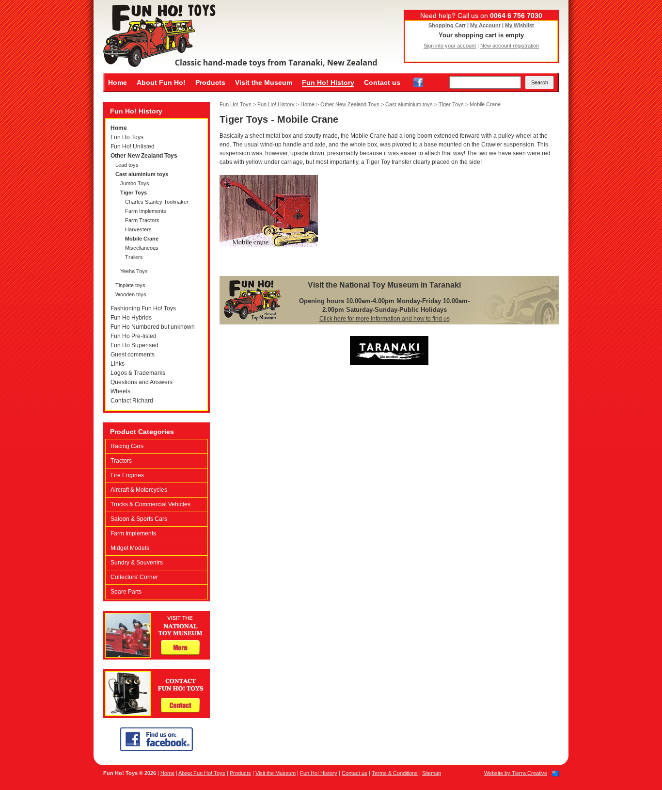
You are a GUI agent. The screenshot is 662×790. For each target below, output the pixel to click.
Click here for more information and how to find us (384, 318)
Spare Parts (126, 591)
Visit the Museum (263, 82)
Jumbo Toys (134, 183)
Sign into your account (450, 45)
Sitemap (431, 773)
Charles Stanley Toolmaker (157, 202)
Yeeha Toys (134, 271)
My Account (485, 25)
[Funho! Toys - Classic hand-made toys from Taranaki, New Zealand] (239, 36)
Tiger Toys (133, 192)
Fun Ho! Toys (236, 104)
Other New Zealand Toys (143, 155)
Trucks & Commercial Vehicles (150, 504)
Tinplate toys (130, 285)
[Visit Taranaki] (389, 363)
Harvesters (138, 229)
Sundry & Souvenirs (136, 562)
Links (117, 363)
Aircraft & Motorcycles (138, 489)
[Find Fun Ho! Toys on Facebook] (418, 82)
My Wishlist (519, 25)
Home (117, 82)
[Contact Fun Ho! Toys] (156, 715)
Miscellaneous (141, 248)
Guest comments (132, 354)
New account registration (509, 45)
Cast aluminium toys (141, 174)
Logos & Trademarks (137, 373)
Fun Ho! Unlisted (132, 146)
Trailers (134, 257)
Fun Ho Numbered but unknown (152, 326)
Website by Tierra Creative (515, 773)
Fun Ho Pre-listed (133, 336)
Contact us (382, 82)
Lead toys (127, 165)
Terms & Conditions (395, 773)
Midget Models (129, 548)
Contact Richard (131, 400)
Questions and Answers (141, 382)
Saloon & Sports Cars (138, 519)
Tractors (121, 460)
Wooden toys (130, 294)
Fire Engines (127, 475)
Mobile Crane (141, 239)
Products (210, 82)
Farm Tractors (142, 220)
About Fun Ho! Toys (201, 773)
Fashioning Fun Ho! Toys (143, 308)
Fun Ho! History (328, 82)
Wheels (120, 391)
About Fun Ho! (161, 82)
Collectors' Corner (134, 577)
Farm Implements (145, 211)
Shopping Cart (447, 25)
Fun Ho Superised (134, 345)
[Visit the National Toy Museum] (156, 657)
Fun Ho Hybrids (131, 317)
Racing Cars (126, 446)
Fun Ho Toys (126, 137)
